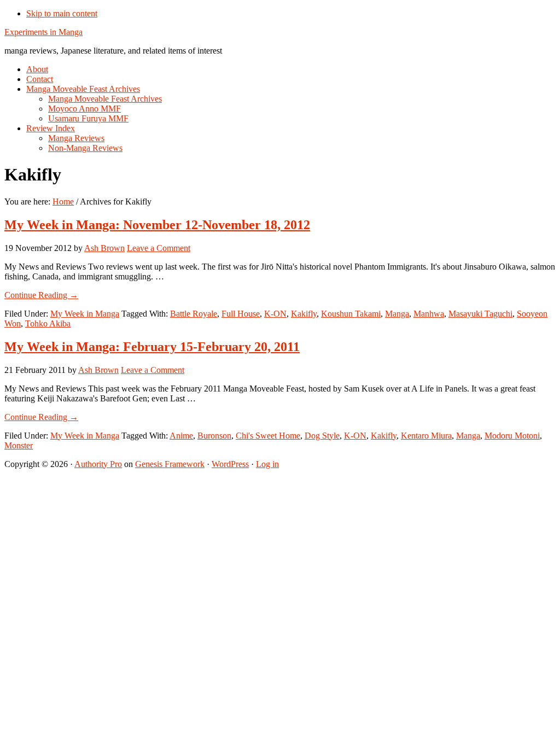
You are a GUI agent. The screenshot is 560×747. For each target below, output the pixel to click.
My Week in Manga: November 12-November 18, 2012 (157, 225)
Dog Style (322, 435)
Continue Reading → (41, 295)
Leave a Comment (158, 248)
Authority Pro (98, 464)
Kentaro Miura (426, 435)
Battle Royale (193, 313)
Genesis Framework (170, 464)
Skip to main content (61, 13)
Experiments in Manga (43, 32)
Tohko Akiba (48, 323)
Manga (397, 313)
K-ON (275, 313)
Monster (18, 445)
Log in (267, 464)
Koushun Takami (351, 313)
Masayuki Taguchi (480, 313)
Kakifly (304, 313)
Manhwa (428, 313)
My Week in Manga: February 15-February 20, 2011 (152, 347)
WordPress (230, 464)
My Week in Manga (84, 313)
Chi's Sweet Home (268, 435)
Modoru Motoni (512, 435)
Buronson (214, 435)
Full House (240, 313)
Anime (181, 435)
